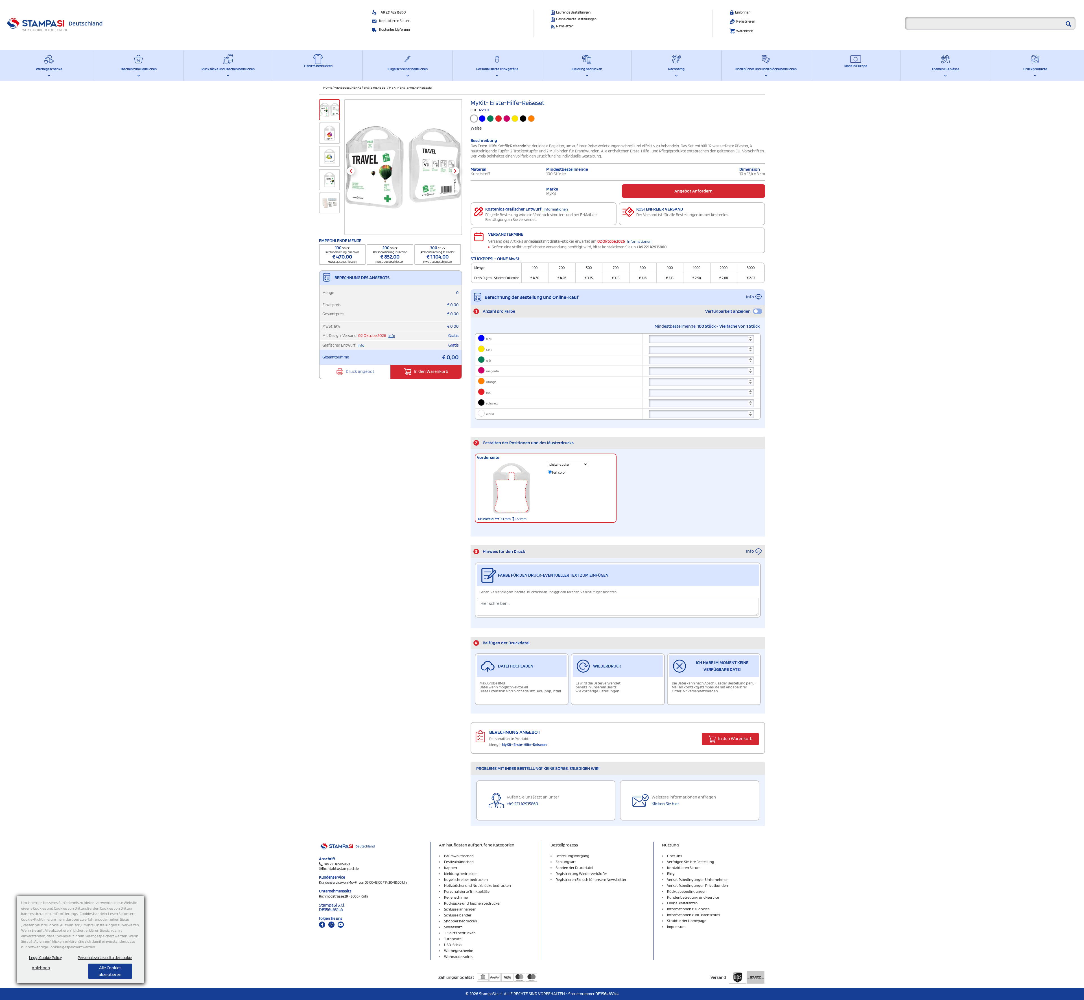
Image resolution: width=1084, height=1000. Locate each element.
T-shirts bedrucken (318, 66)
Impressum (676, 926)
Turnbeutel (453, 938)
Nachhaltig (676, 69)
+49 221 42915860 (392, 12)
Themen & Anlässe (945, 69)
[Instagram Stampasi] (331, 924)
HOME (327, 87)
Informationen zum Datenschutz (693, 915)
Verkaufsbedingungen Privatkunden (697, 885)
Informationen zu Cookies (688, 909)
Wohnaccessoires (458, 956)
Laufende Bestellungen (573, 12)
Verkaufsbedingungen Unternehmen (698, 879)
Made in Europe (855, 66)
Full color (559, 472)
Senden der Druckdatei (574, 867)
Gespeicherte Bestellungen (576, 19)
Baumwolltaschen (459, 856)
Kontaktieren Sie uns (394, 21)
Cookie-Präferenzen (682, 903)
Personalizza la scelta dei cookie (105, 957)
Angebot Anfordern (693, 191)
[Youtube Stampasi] (341, 924)
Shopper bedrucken (460, 921)
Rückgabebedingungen (687, 891)
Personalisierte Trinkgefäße (497, 69)
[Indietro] (351, 171)
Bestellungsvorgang (572, 856)
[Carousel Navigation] (403, 171)
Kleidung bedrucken (587, 69)
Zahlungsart (566, 861)
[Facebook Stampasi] (322, 924)
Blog (671, 873)
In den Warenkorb (430, 371)
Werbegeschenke (49, 69)
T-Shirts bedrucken (460, 933)
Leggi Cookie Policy (45, 957)
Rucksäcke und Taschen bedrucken (228, 69)
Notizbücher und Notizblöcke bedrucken (766, 69)
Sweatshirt (453, 927)
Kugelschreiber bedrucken (408, 69)
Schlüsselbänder (457, 915)
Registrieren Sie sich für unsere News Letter (591, 879)
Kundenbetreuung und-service (693, 897)
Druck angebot (359, 371)
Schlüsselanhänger (460, 909)
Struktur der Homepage (686, 920)
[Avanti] (455, 171)
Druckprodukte (1035, 69)
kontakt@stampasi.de (341, 868)
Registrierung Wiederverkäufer (581, 873)
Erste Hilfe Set (375, 87)
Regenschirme (456, 897)
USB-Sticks (453, 944)
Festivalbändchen (459, 861)
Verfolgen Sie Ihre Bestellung (690, 861)
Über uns (674, 856)
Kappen (450, 867)
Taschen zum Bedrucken (138, 69)
